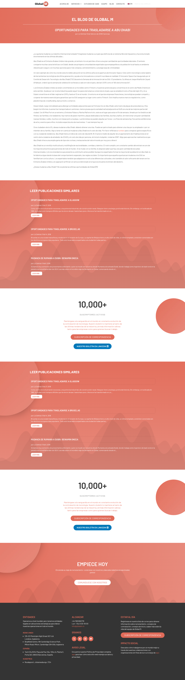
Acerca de (64, 4)
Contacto (120, 4)
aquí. (158, 653)
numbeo (121, 130)
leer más (35, 215)
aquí (73, 654)
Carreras (106, 34)
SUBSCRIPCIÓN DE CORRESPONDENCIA (92, 337)
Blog (112, 4)
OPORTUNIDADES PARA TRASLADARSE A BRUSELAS (55, 229)
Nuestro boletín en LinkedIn (91, 346)
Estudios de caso (91, 4)
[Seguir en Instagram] (85, 638)
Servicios (75, 4)
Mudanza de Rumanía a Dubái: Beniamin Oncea (54, 258)
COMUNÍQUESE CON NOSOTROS (92, 582)
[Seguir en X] (74, 638)
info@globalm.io (78, 626)
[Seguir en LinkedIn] (79, 638)
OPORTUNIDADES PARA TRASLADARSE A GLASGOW (55, 200)
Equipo (104, 4)
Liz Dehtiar (82, 34)
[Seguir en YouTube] (91, 638)
